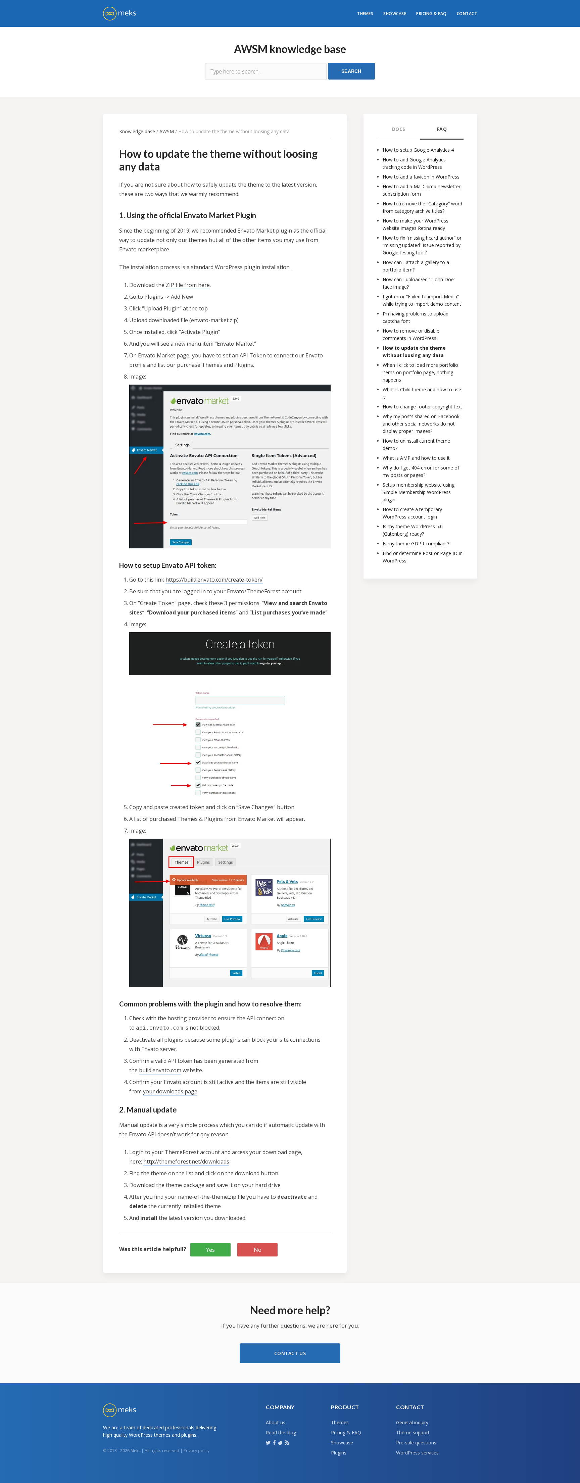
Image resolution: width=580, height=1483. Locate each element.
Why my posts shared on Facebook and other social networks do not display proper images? (421, 423)
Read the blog (281, 1432)
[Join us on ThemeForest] (280, 1444)
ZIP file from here (188, 285)
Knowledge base (137, 131)
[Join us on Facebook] (275, 1442)
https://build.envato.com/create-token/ (214, 579)
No (257, 1249)
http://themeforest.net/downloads (186, 1161)
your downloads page (170, 1091)
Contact (467, 13)
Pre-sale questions (416, 1442)
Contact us (290, 1353)
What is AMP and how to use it (416, 458)
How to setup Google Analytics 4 (418, 150)
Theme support (413, 1432)
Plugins (338, 1452)
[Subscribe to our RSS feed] (288, 1442)
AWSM (166, 131)
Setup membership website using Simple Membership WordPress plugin (418, 492)
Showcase (394, 13)
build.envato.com (160, 1070)
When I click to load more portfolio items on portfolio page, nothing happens (420, 372)
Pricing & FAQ (431, 13)
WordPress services (417, 1452)
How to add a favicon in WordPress (421, 177)
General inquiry (412, 1422)
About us (275, 1422)
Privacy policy (196, 1450)
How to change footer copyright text (422, 406)
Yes (210, 1249)
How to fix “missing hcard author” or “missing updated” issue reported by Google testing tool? (422, 245)
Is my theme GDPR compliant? (416, 543)
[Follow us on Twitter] (269, 1442)
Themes (365, 13)
